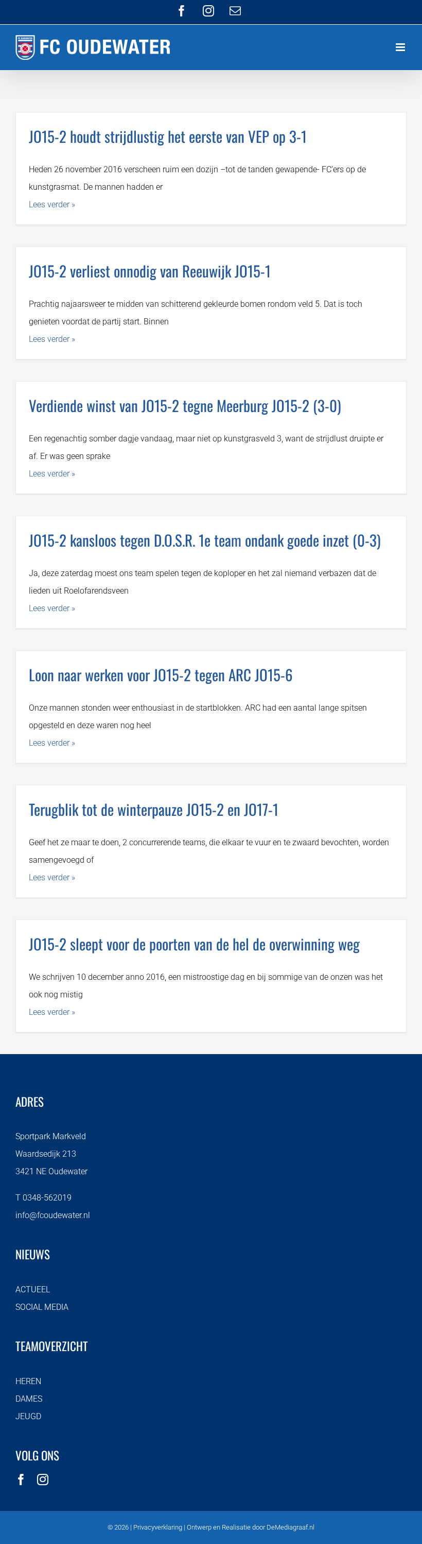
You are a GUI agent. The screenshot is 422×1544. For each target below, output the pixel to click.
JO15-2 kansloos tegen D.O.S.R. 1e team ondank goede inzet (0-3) (205, 540)
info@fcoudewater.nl (52, 1215)
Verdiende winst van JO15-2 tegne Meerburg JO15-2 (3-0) (185, 405)
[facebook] (21, 1479)
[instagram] (42, 1479)
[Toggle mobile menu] (401, 47)
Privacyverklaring (157, 1527)
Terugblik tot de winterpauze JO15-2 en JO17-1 (153, 809)
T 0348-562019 (43, 1198)
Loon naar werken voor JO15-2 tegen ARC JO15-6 (161, 674)
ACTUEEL (32, 1289)
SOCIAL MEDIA (41, 1307)
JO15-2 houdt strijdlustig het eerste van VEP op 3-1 (168, 136)
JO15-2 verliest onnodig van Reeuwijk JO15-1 (150, 270)
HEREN (28, 1381)
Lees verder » (52, 204)
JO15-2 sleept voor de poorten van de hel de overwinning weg (194, 943)
